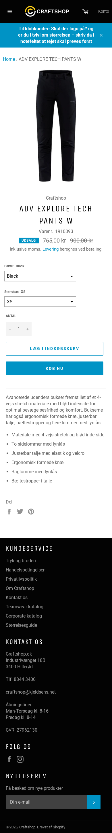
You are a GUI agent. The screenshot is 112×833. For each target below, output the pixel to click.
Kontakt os (17, 597)
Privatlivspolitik (21, 579)
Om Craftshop (20, 588)
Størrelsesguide (21, 625)
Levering (51, 249)
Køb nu (55, 368)
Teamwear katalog (24, 606)
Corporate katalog (24, 616)
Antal (11, 316)
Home (9, 59)
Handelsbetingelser (25, 570)
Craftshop (27, 827)
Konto (103, 11)
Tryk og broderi (21, 560)
